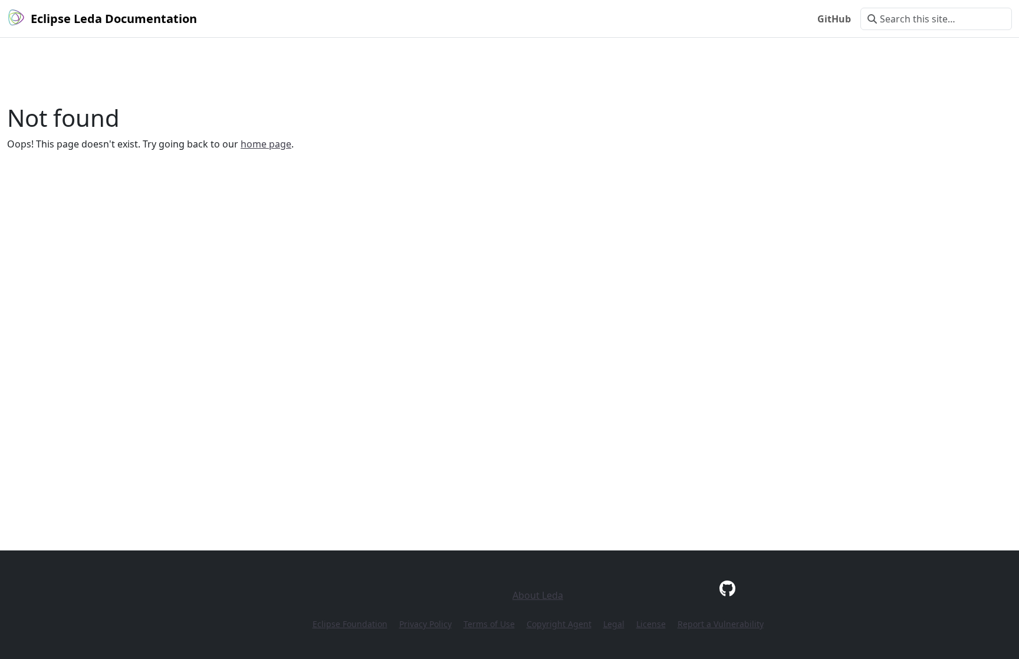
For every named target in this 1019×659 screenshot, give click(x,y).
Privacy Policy (425, 624)
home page (266, 143)
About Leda (537, 595)
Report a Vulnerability (721, 624)
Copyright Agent (559, 624)
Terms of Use (489, 624)
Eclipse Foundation (350, 624)
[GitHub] (727, 588)
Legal (613, 624)
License (651, 624)
